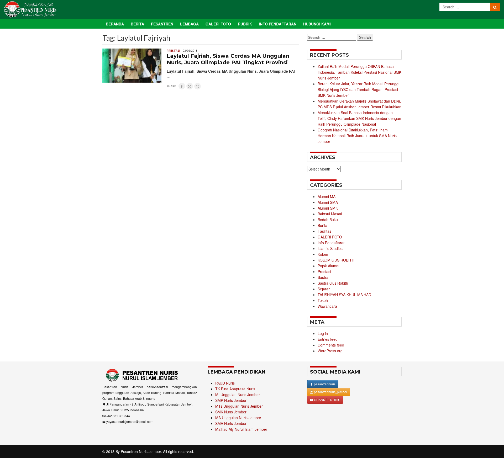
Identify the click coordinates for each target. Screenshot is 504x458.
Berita (137, 23)
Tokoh (323, 300)
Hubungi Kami (317, 23)
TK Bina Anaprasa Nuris (235, 388)
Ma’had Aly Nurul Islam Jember (241, 429)
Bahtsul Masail (330, 213)
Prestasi (173, 50)
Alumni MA (326, 196)
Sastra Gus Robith (333, 283)
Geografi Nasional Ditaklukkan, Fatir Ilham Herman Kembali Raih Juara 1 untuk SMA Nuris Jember (357, 135)
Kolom (323, 254)
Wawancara (327, 306)
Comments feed (331, 345)
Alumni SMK (328, 208)
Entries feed (328, 339)
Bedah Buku (328, 219)
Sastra (323, 277)
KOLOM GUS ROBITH (336, 260)
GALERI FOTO (330, 236)
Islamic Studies (330, 248)
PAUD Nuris (225, 383)
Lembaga (189, 23)
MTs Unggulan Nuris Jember (239, 406)
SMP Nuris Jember (230, 400)
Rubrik (245, 23)
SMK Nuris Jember (230, 411)
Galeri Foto (218, 23)
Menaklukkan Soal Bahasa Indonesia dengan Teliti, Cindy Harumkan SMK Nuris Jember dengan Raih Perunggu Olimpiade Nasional (359, 118)
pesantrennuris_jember (330, 392)
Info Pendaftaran (277, 23)
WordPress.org (330, 350)
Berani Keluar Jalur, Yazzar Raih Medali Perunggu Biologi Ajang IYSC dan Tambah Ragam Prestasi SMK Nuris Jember (359, 89)
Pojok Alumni (328, 265)
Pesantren (162, 23)
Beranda (115, 23)
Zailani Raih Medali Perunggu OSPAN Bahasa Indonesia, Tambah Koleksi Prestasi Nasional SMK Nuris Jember (359, 72)
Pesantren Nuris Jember (141, 451)
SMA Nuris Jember (230, 423)
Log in (323, 333)
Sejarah (324, 288)
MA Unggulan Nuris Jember (238, 417)
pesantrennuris (324, 384)
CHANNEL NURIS (326, 399)
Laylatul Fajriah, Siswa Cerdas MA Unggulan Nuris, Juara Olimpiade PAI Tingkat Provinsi (228, 59)
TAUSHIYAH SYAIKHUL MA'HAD (344, 294)
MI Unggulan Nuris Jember (237, 394)
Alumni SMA (328, 202)
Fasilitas (324, 231)
